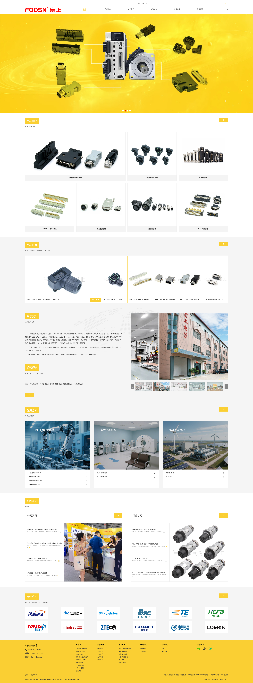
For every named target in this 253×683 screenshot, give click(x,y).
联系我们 (200, 9)
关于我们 (131, 9)
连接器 (27, 675)
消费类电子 (122, 662)
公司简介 (100, 648)
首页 (84, 9)
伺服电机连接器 (81, 651)
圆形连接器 (79, 662)
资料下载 (207, 679)
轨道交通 (121, 660)
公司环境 (100, 657)
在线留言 (164, 651)
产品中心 (108, 9)
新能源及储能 (123, 654)
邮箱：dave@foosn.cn (34, 657)
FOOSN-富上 (223, 679)
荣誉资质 (100, 654)
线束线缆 (78, 671)
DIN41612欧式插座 (82, 657)
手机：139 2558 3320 (33, 653)
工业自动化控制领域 (125, 648)
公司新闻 (143, 651)
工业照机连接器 (81, 660)
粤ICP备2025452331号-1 (73, 679)
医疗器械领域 (123, 651)
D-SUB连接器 (80, 665)
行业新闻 (143, 648)
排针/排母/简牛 (80, 668)
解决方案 (154, 9)
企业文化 (100, 651)
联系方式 (164, 648)
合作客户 (100, 660)
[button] (123, 110)
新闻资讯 (177, 9)
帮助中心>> (35, 675)
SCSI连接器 (79, 654)
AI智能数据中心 (123, 657)
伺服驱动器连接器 (81, 648)
